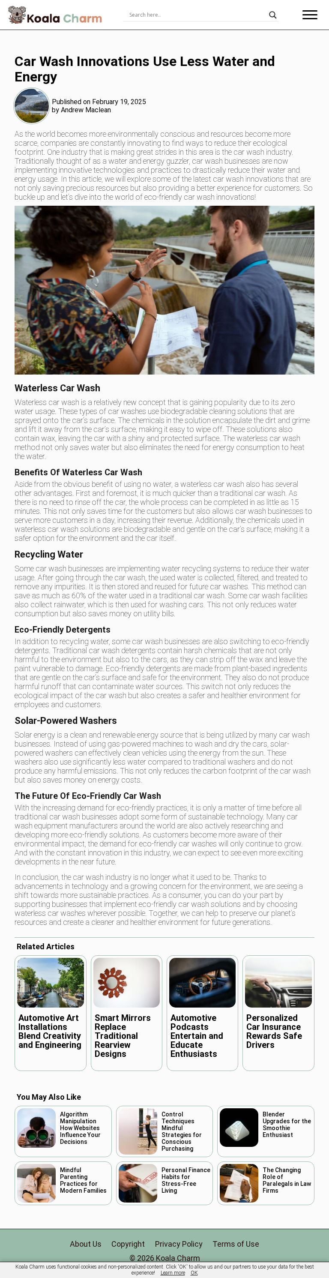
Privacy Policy (179, 1243)
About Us (86, 1243)
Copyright (128, 1243)
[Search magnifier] (273, 15)
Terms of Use (235, 1243)
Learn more (173, 1273)
